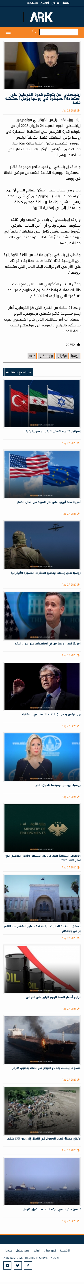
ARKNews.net (42, 17)
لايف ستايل (23, 1250)
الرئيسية (65, 1250)
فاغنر (32, 356)
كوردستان (50, 1250)
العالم (37, 1250)
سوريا (8, 1250)
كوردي (56, 2)
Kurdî (45, 2)
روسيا (75, 356)
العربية (66, 2)
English (32, 2)
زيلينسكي (46, 356)
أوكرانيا (62, 356)
